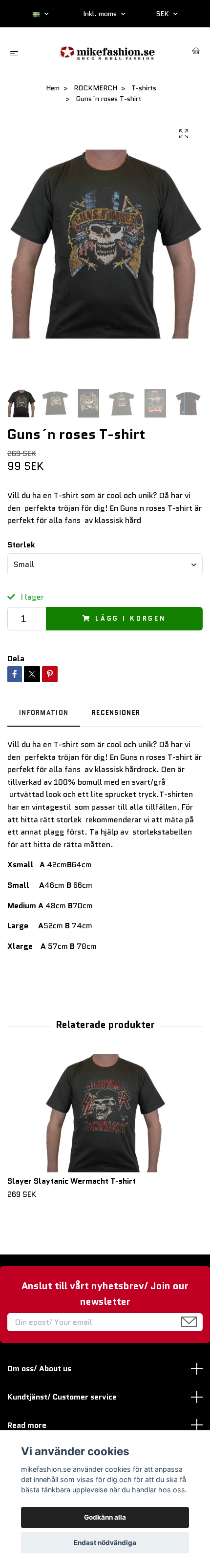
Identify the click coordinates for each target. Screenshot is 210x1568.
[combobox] (105, 564)
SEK (163, 14)
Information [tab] (43, 712)
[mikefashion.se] (107, 52)
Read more (26, 1425)
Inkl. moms (101, 14)
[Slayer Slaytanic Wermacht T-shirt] (105, 1113)
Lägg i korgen (130, 618)
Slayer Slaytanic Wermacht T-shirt (71, 1181)
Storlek (21, 544)
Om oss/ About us (39, 1368)
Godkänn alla (105, 1517)
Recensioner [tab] (116, 712)
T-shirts (143, 88)
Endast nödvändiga (105, 1543)
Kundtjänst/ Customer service (62, 1396)
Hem (53, 88)
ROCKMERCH (95, 88)
